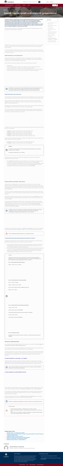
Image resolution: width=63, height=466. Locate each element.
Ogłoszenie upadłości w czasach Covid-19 (15, 436)
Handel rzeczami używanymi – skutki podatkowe (16, 439)
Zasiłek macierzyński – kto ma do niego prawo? (52, 23)
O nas (28, 5)
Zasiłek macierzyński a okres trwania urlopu (52, 26)
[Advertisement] (24, 38)
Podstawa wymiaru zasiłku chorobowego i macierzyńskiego (18, 437)
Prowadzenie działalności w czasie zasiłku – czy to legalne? (52, 39)
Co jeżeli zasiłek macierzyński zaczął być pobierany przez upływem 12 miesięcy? (52, 32)
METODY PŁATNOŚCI (22, 464)
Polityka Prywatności (40, 464)
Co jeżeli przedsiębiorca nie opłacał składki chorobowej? (52, 41)
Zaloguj (47, 1)
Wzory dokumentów (9, 5)
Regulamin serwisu (32, 464)
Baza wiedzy (17, 5)
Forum (24, 5)
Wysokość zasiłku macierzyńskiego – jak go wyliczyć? (52, 29)
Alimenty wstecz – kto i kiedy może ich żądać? (16, 432)
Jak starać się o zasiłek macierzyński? (51, 36)
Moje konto (51, 1)
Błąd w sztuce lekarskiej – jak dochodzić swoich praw (17, 438)
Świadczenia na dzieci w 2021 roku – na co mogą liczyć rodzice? (23, 233)
